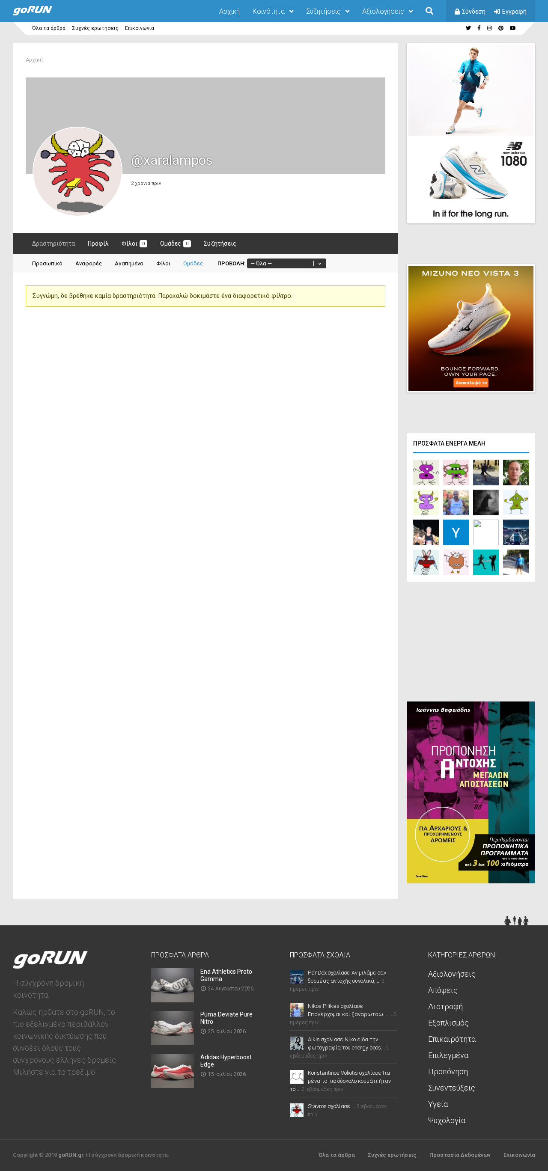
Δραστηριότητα (53, 243)
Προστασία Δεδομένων (460, 1155)
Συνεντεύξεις (451, 1087)
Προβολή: (231, 263)
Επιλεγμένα (448, 1055)
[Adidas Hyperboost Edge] (172, 1085)
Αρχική (229, 11)
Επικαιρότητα (452, 1038)
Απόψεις (443, 990)
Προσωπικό (47, 263)
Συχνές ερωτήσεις (95, 28)
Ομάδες (174, 243)
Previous (484, 209)
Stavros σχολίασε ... (331, 1106)
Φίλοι (133, 243)
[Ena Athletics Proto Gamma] (172, 999)
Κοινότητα (269, 11)
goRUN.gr (70, 1155)
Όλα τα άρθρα (49, 28)
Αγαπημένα (129, 263)
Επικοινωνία (139, 28)
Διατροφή (445, 1006)
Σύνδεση (473, 11)
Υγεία (438, 1104)
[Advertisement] (471, 643)
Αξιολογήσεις (383, 11)
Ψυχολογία (446, 1120)
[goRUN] (41, 14)
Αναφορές (88, 263)
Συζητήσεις (323, 11)
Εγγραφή (514, 11)
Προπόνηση (448, 1071)
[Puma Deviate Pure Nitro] (172, 1042)
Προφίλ (98, 243)
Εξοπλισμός (448, 1022)
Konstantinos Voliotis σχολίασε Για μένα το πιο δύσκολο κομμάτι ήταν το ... (340, 1081)
